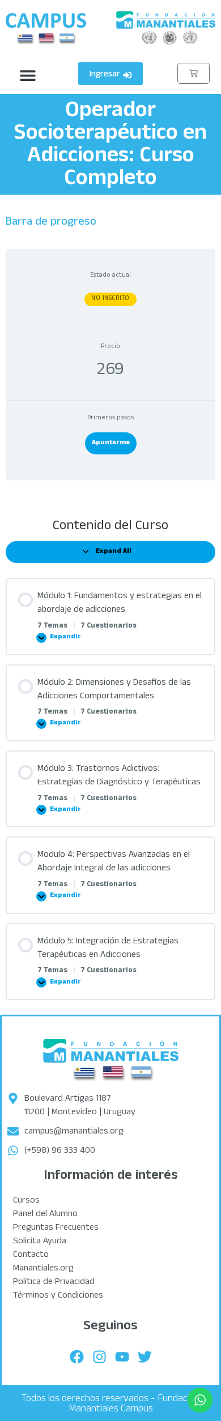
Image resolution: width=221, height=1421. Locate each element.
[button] (27, 75)
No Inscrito (110, 299)
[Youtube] (121, 1356)
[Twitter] (144, 1356)
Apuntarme (111, 443)
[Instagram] (99, 1356)
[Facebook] (76, 1356)
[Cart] (193, 73)
